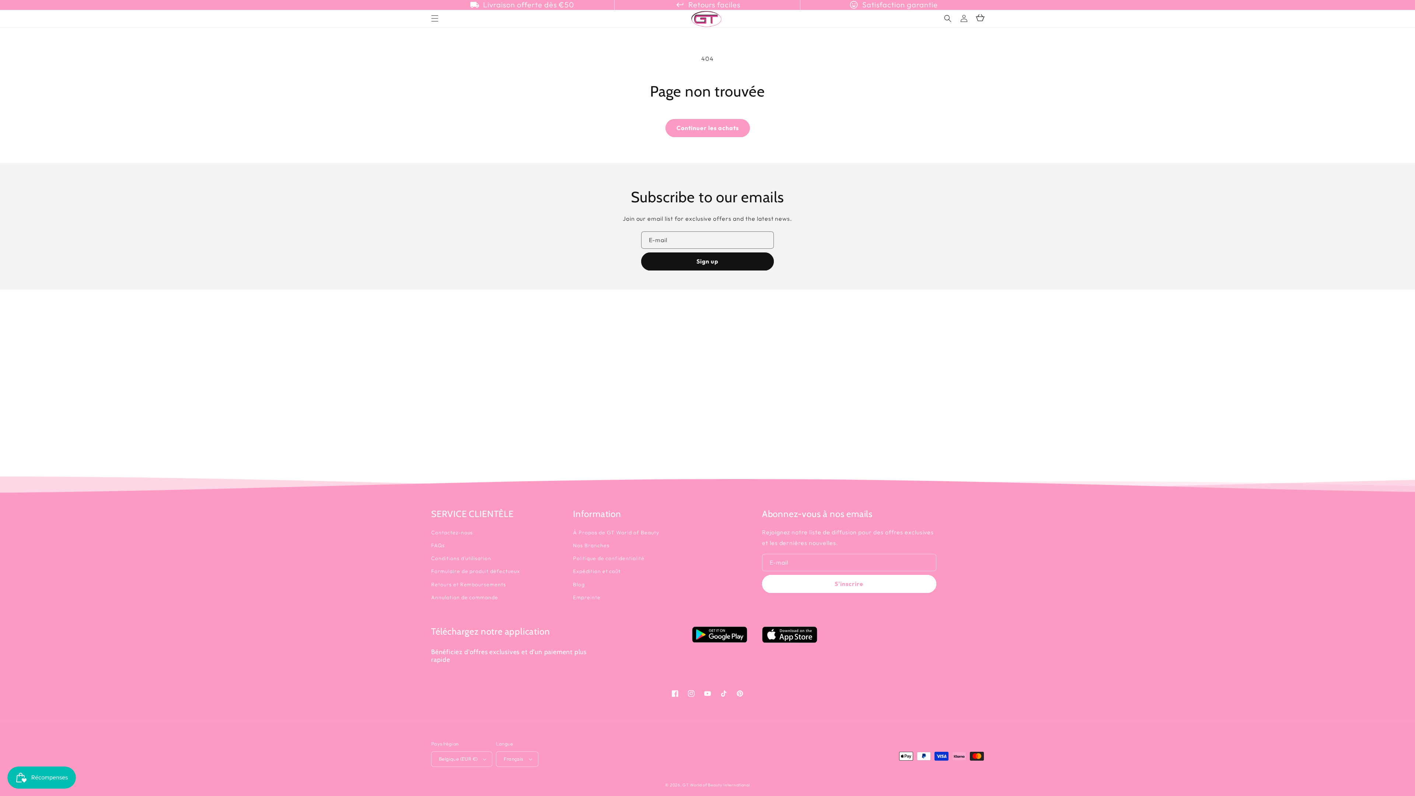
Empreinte (587, 597)
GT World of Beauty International (716, 785)
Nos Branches (591, 545)
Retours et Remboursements (468, 584)
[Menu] (435, 18)
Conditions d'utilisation (461, 558)
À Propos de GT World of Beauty (616, 532)
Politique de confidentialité (608, 558)
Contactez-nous (452, 532)
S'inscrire (849, 583)
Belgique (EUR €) (458, 759)
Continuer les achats (708, 128)
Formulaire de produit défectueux (475, 571)
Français (513, 759)
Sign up (707, 261)
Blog (579, 584)
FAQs (438, 545)
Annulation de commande (464, 597)
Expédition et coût (597, 571)
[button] (948, 18)
